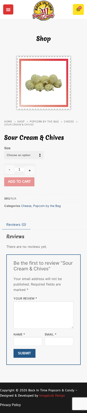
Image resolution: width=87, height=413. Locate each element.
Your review (25, 298)
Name (19, 334)
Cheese (69, 121)
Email (51, 334)
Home (8, 121)
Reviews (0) (16, 224)
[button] (8, 9)
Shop (20, 121)
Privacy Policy (10, 405)
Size (7, 148)
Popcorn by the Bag (44, 121)
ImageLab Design (52, 395)
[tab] (16, 225)
